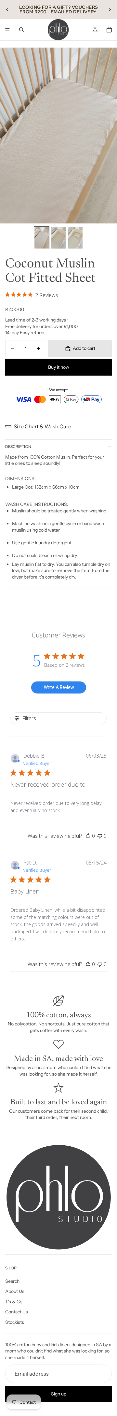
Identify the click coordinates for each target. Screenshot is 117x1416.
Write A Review (59, 687)
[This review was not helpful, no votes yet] (100, 835)
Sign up (58, 1393)
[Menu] (7, 29)
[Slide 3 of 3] (75, 238)
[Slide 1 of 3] (41, 238)
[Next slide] (110, 9)
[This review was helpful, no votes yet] (88, 835)
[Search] (21, 29)
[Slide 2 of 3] (58, 238)
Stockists (14, 1322)
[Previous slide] (7, 9)
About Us (14, 1291)
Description (18, 446)
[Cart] (109, 29)
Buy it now (58, 367)
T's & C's (13, 1301)
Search (12, 1281)
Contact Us (16, 1312)
